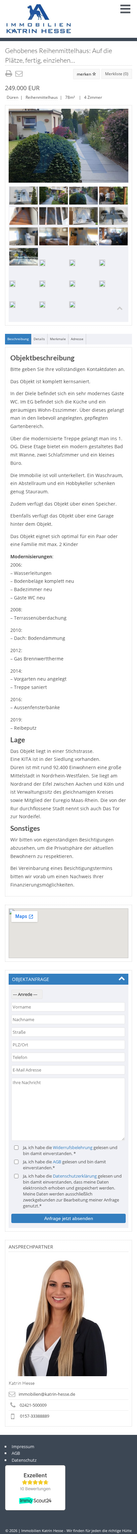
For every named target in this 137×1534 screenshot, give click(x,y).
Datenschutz (24, 1460)
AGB (57, 1162)
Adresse (77, 339)
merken (84, 74)
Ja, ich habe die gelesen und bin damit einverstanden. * (70, 1150)
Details (39, 339)
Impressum (23, 1446)
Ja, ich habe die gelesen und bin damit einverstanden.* (64, 1165)
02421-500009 (33, 1405)
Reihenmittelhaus (42, 97)
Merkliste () (116, 74)
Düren (12, 97)
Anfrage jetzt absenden (68, 1218)
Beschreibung (18, 339)
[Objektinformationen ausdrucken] (9, 74)
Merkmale (58, 339)
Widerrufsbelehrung (72, 1147)
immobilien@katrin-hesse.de (47, 1394)
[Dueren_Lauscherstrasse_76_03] (68, 146)
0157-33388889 (34, 1416)
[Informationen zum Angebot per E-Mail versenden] (19, 74)
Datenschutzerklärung (75, 1176)
